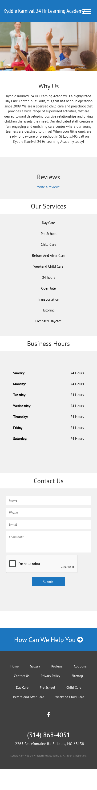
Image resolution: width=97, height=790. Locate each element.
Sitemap (77, 676)
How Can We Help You (45, 639)
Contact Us (21, 676)
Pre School (49, 233)
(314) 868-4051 (48, 734)
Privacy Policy (50, 676)
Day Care (48, 223)
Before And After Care (48, 255)
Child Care (48, 244)
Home (14, 666)
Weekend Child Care (48, 266)
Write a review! (48, 187)
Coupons (80, 666)
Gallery (35, 666)
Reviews (57, 666)
